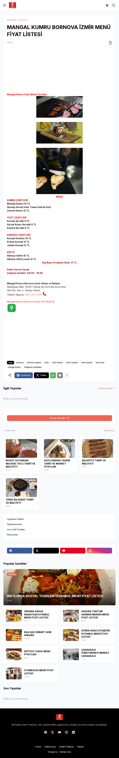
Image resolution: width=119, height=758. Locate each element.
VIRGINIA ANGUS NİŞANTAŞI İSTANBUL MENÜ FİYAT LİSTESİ (36, 614)
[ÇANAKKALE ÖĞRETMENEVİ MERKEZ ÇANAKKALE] (71, 654)
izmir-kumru (57, 362)
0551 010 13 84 (33, 294)
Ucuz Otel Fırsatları (16, 529)
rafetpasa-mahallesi (33, 367)
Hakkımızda (50, 746)
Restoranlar (12, 534)
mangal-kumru (14, 367)
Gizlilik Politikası (66, 746)
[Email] (60, 375)
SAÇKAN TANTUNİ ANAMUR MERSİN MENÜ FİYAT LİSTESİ (95, 614)
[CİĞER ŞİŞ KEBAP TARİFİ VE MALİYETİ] (21, 487)
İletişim (80, 746)
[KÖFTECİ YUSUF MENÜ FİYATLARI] (14, 654)
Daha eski (108, 430)
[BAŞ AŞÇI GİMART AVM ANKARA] (14, 635)
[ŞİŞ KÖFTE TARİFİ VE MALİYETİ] (97, 448)
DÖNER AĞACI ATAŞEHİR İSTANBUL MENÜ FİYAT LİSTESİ (95, 633)
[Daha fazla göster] (67, 375)
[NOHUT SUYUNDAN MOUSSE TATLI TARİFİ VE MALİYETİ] (21, 448)
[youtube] (72, 551)
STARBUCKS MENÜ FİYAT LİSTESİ (39, 672)
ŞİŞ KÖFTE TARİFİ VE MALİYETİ (94, 462)
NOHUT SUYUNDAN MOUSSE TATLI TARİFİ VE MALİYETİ (20, 463)
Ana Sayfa (12, 20)
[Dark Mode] (107, 5)
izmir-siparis (86, 362)
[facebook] (19, 551)
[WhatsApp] (53, 375)
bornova (23, 20)
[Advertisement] (59, 69)
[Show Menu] (4, 5)
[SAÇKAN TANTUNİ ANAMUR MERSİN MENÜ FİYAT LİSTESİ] (71, 616)
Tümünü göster (106, 388)
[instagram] (99, 551)
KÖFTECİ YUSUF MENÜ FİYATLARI (37, 653)
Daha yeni (10, 430)
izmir (47, 362)
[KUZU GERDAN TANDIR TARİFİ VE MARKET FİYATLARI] (59, 448)
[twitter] (46, 551)
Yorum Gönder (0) (59, 418)
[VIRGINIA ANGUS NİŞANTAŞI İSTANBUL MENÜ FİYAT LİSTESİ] (14, 616)
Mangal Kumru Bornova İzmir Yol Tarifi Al (30, 301)
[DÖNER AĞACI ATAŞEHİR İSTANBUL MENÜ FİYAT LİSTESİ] (71, 635)
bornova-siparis (34, 362)
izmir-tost (100, 362)
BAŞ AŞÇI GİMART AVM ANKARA (37, 634)
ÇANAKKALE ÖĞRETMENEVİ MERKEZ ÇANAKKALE (95, 652)
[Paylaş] (109, 42)
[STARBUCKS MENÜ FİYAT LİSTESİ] (14, 673)
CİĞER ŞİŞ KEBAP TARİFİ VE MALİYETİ (20, 501)
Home (38, 746)
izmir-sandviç (72, 362)
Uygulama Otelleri (15, 519)
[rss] (73, 732)
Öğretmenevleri (14, 524)
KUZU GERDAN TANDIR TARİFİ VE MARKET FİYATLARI (57, 463)
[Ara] (113, 5)
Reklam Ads (65, 752)
